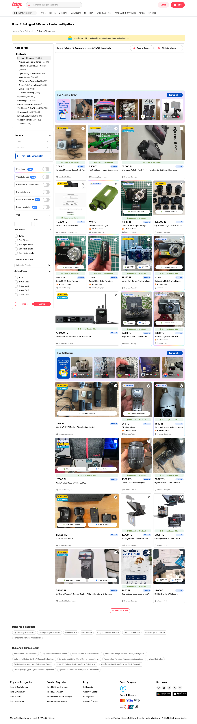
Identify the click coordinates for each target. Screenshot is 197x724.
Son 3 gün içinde (26, 244)
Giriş (163, 4)
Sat (180, 4)
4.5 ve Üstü (24, 295)
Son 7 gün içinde (26, 249)
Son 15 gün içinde (26, 253)
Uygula (42, 304)
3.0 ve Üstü (24, 282)
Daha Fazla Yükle (120, 611)
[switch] (45, 169)
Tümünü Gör (175, 95)
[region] (120, 110)
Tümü (21, 236)
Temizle (24, 304)
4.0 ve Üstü (24, 290)
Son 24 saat (24, 240)
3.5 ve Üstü (24, 286)
